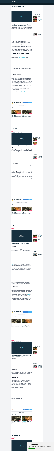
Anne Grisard (14, 229)
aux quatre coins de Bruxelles (23, 91)
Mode (17, 202)
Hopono (29, 294)
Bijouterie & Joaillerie (25, 202)
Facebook (25, 102)
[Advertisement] (22, 34)
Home (12, 227)
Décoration (20, 105)
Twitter (29, 102)
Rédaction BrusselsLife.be (15, 341)
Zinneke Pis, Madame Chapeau (21, 57)
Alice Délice (13, 264)
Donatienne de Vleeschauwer (15, 132)
